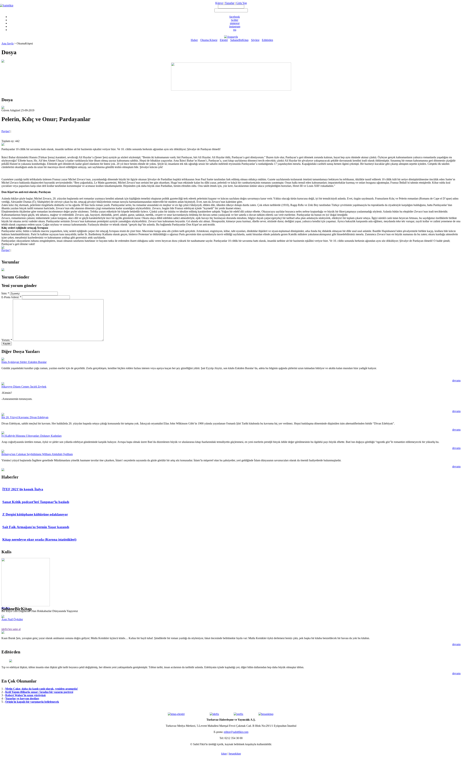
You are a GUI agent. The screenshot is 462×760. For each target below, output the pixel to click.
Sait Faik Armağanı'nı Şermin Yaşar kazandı (35, 527)
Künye (219, 3)
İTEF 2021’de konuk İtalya (22, 489)
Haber (194, 40)
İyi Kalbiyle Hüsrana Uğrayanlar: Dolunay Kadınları (31, 435)
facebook (234, 16)
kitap (224, 753)
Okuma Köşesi (208, 40)
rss (234, 29)
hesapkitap (235, 753)
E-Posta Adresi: (11, 297)
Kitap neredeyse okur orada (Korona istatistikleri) (39, 539)
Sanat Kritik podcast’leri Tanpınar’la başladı (35, 502)
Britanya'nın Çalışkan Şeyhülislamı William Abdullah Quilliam (37, 454)
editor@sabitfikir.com (236, 731)
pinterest (234, 23)
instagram (234, 26)
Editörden (267, 40)
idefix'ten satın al (11, 629)
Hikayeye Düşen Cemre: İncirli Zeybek (23, 386)
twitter (234, 20)
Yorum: (6, 340)
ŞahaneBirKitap (239, 40)
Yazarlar (229, 3)
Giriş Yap (241, 3)
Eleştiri (224, 40)
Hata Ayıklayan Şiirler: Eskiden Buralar (24, 362)
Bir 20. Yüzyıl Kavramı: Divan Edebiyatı (24, 417)
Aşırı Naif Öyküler (12, 619)
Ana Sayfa (7, 43)
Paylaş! (5, 131)
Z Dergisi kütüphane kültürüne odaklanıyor (35, 514)
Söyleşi (255, 40)
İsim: (5, 293)
